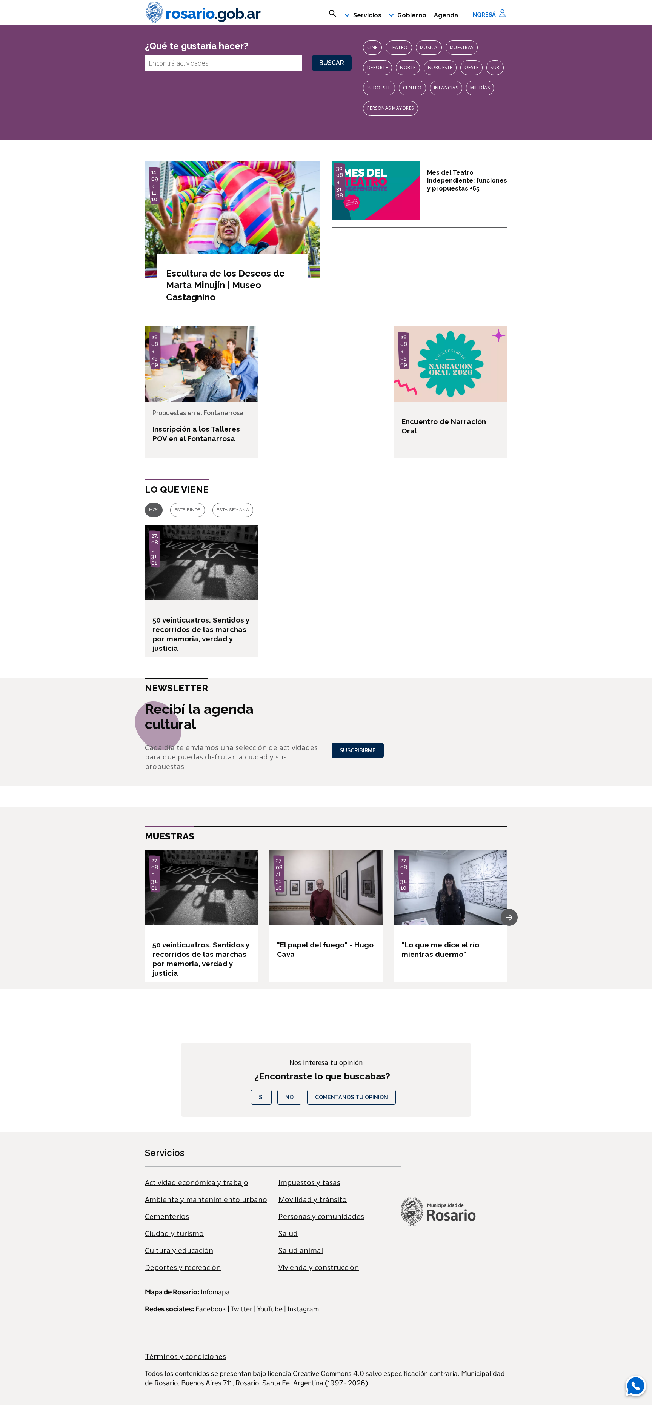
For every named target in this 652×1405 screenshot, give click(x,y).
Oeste (471, 67)
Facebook (210, 1309)
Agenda (446, 15)
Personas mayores (390, 108)
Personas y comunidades (321, 1216)
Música (429, 47)
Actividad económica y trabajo (196, 1182)
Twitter (241, 1309)
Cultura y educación (179, 1250)
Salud (288, 1233)
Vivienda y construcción (318, 1267)
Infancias (446, 88)
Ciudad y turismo (174, 1233)
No (289, 1097)
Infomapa (215, 1292)
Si (261, 1097)
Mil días (480, 88)
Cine (372, 47)
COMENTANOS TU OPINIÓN (351, 1097)
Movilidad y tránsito (312, 1199)
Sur (495, 67)
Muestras (462, 47)
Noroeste (440, 67)
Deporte (377, 67)
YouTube (270, 1309)
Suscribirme (358, 750)
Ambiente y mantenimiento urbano (206, 1199)
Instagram (303, 1309)
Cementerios (167, 1216)
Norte (408, 67)
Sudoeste (379, 88)
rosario (213, 13)
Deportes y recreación (183, 1267)
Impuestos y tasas (309, 1182)
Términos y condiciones (185, 1356)
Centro (412, 88)
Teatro (399, 47)
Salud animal (300, 1250)
